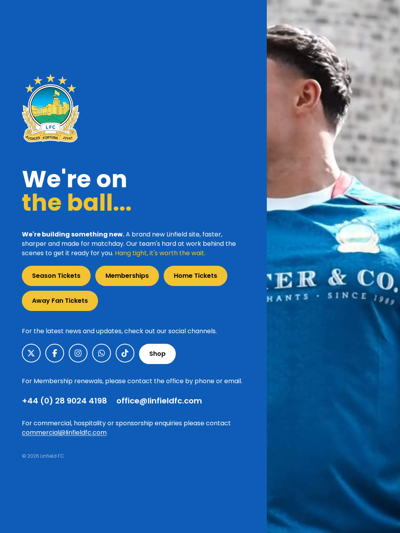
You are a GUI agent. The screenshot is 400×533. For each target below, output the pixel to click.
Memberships (127, 275)
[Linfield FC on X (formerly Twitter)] (31, 353)
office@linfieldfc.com (159, 400)
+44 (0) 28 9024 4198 (64, 400)
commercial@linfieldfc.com (64, 432)
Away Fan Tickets (60, 300)
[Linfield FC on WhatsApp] (101, 353)
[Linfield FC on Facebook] (54, 353)
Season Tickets (56, 275)
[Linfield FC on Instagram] (78, 353)
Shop (157, 353)
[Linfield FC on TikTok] (125, 353)
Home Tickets (195, 275)
